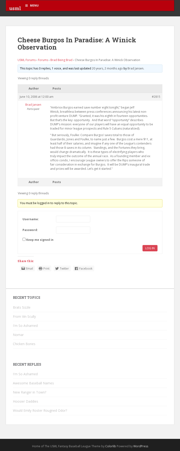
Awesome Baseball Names (33, 383)
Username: (30, 219)
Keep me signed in (39, 240)
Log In (150, 248)
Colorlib (110, 446)
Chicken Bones (24, 344)
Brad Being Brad (61, 60)
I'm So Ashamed (25, 325)
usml (15, 8)
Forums (43, 60)
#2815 (156, 97)
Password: (30, 230)
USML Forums (27, 60)
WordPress (140, 446)
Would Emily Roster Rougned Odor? (40, 410)
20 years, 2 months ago (107, 68)
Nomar (18, 334)
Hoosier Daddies (25, 401)
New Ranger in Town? (29, 392)
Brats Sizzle (21, 307)
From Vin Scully (24, 316)
